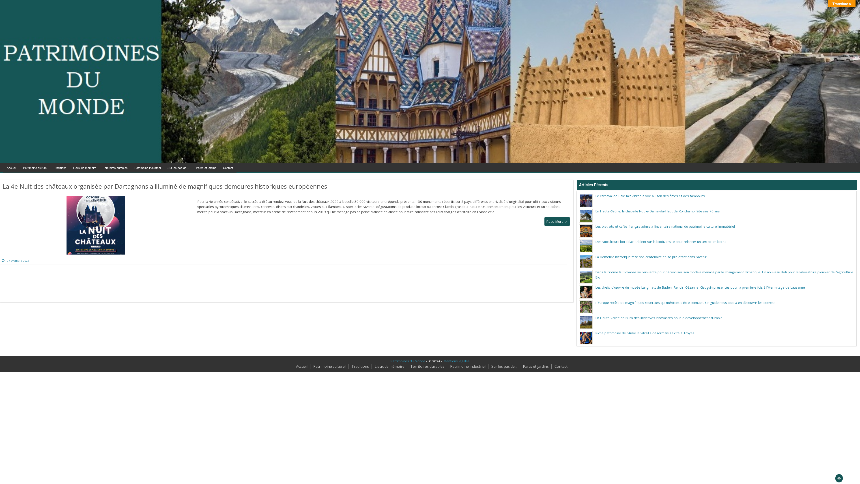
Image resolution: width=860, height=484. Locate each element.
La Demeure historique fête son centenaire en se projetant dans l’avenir (651, 257)
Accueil (11, 168)
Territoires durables (115, 168)
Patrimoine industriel (147, 168)
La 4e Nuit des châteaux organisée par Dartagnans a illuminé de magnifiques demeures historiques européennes (164, 186)
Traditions (60, 168)
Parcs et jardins (206, 168)
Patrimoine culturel (35, 168)
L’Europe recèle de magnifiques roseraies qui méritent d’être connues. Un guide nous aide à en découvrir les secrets (685, 302)
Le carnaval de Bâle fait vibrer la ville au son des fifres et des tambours (650, 196)
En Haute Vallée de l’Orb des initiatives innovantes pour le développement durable (658, 317)
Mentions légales (456, 361)
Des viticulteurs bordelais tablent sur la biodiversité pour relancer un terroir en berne (661, 241)
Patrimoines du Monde (407, 361)
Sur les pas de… (178, 168)
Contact (228, 168)
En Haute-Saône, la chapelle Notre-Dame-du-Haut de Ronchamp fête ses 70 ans (657, 211)
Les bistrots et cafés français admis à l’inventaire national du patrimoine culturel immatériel (665, 226)
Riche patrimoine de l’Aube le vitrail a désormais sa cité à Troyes (644, 333)
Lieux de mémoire (84, 168)
